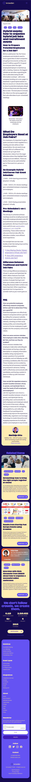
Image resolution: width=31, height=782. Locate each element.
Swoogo (5, 680)
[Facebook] (21, 747)
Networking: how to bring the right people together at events (15, 477)
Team (4, 706)
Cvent (4, 685)
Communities (6, 663)
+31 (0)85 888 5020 (15, 755)
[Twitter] (13, 747)
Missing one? (6, 687)
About (4, 696)
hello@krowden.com (15, 757)
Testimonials (6, 702)
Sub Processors (15, 770)
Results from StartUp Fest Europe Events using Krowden (15, 524)
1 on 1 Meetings (6, 649)
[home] (10, 3)
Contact (5, 710)
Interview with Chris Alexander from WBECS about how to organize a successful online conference (15, 573)
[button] (26, 3)
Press (4, 712)
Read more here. (15, 443)
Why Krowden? (6, 698)
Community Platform (8, 653)
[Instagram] (17, 747)
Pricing (4, 704)
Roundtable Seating (8, 647)
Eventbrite (5, 682)
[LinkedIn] (10, 747)
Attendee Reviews (7, 700)
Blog (4, 708)
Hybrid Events (6, 669)
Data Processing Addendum (15, 773)
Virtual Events (6, 665)
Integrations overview (8, 678)
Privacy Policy (15, 771)
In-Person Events (7, 667)
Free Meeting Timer (7, 655)
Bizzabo (5, 684)
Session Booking (7, 651)
